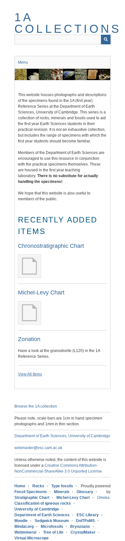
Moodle (21, 520)
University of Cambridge (89, 436)
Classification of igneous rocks (42, 503)
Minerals (62, 492)
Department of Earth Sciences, (40, 436)
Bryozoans (80, 526)
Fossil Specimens (30, 492)
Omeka (103, 497)
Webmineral (25, 532)
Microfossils (52, 526)
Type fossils (62, 486)
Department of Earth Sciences (42, 515)
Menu (23, 62)
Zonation (29, 339)
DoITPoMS (85, 520)
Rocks (38, 486)
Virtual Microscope (31, 538)
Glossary (85, 492)
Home (19, 486)
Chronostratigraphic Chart (51, 246)
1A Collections (67, 23)
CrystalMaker (83, 532)
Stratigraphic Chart (31, 497)
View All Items (30, 374)
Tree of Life (53, 532)
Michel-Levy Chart (41, 292)
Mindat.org (24, 526)
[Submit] (106, 39)
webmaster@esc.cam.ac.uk (38, 448)
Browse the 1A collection (35, 406)
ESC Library (88, 515)
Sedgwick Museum (52, 520)
